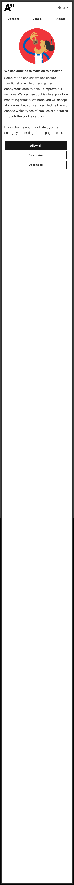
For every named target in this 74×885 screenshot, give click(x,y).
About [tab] (60, 18)
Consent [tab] (13, 18)
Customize (35, 155)
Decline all (36, 164)
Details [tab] (37, 18)
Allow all (35, 145)
